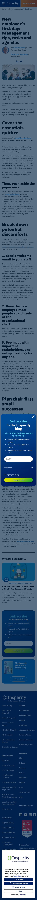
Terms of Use (17, 876)
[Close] (33, 416)
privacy (16, 475)
